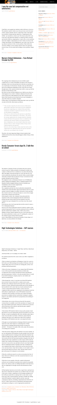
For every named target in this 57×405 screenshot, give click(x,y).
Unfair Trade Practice (11, 388)
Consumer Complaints (12, 52)
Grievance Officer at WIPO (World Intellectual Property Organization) (46, 43)
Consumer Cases (10, 222)
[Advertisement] (18, 21)
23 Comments (23, 230)
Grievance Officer (10, 2)
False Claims (19, 389)
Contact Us (51, 32)
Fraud (23, 389)
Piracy (7, 391)
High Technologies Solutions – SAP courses (17, 227)
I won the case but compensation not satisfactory (15, 7)
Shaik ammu (41, 21)
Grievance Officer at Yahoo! (49, 38)
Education (19, 52)
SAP (10, 391)
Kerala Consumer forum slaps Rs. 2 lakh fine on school (18, 146)
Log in (39, 402)
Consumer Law (10, 140)
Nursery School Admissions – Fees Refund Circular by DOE (17, 58)
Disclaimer (27, 402)
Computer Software (12, 389)
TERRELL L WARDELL (43, 32)
